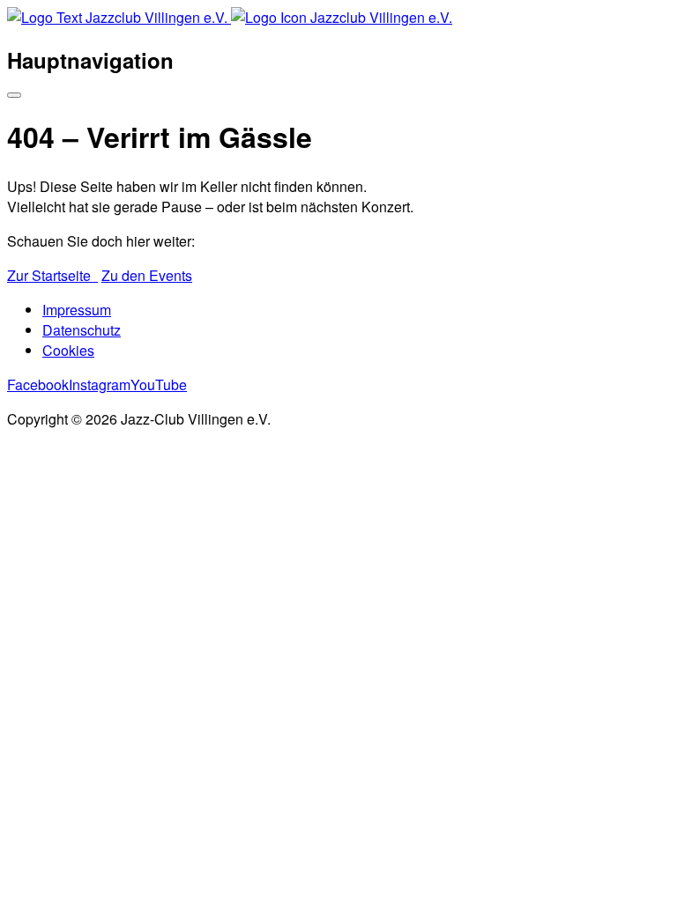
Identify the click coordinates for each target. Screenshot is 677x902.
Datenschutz (81, 330)
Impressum (76, 309)
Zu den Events (146, 275)
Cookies (68, 350)
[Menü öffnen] (14, 95)
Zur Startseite (52, 275)
